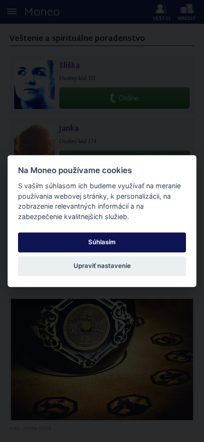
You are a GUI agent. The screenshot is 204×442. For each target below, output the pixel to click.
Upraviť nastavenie (102, 266)
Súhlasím (102, 242)
